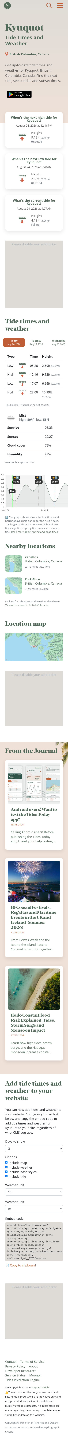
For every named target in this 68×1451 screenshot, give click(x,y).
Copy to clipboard (23, 1265)
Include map (18, 1163)
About (33, 1366)
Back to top (58, 1441)
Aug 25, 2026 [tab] (36, 342)
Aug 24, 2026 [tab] (13, 342)
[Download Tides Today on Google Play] (19, 94)
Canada (43, 54)
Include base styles (23, 1172)
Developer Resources (20, 1371)
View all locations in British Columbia (26, 605)
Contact (10, 1362)
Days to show (15, 1141)
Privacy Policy (15, 1366)
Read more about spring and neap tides (34, 532)
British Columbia (22, 54)
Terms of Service (32, 1362)
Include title (17, 1176)
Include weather (20, 1167)
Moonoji (35, 1375)
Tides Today (7, 5)
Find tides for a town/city (49, 5)
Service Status (15, 1375)
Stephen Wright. (40, 1387)
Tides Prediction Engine (22, 1380)
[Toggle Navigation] (60, 5)
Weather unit (14, 1185)
